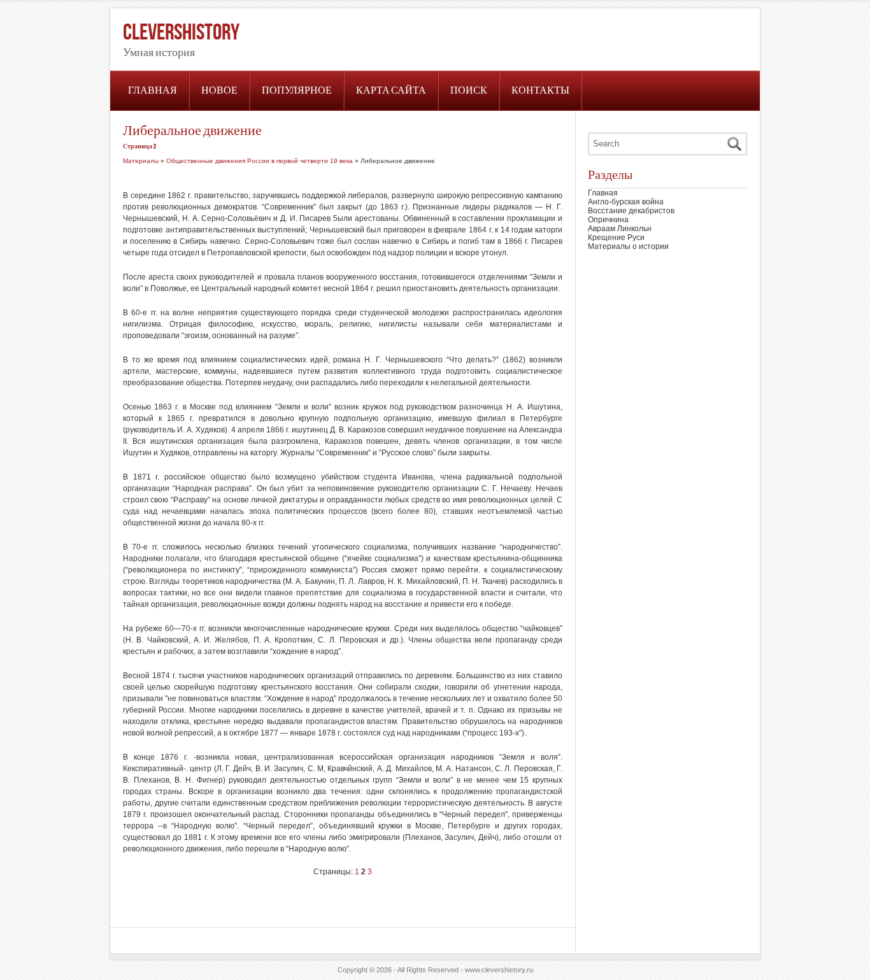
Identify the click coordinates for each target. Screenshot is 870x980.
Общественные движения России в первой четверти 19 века (259, 160)
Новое (219, 91)
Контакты (540, 91)
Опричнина (608, 219)
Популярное (297, 91)
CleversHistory (181, 32)
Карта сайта (391, 91)
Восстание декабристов (631, 210)
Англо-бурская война (626, 201)
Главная (152, 91)
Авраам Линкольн (620, 228)
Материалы (141, 160)
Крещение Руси (616, 237)
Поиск (468, 91)
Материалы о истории (628, 246)
